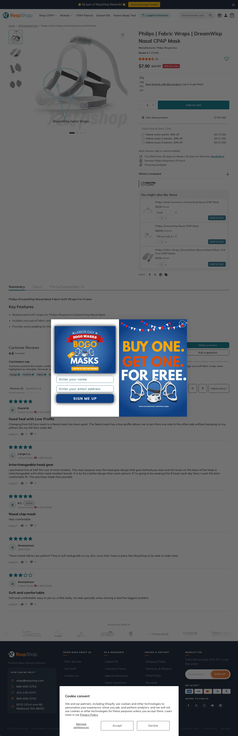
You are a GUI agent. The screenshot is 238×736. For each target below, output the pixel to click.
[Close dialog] (182, 324)
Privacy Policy (89, 714)
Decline (153, 725)
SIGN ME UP (85, 398)
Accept (117, 725)
